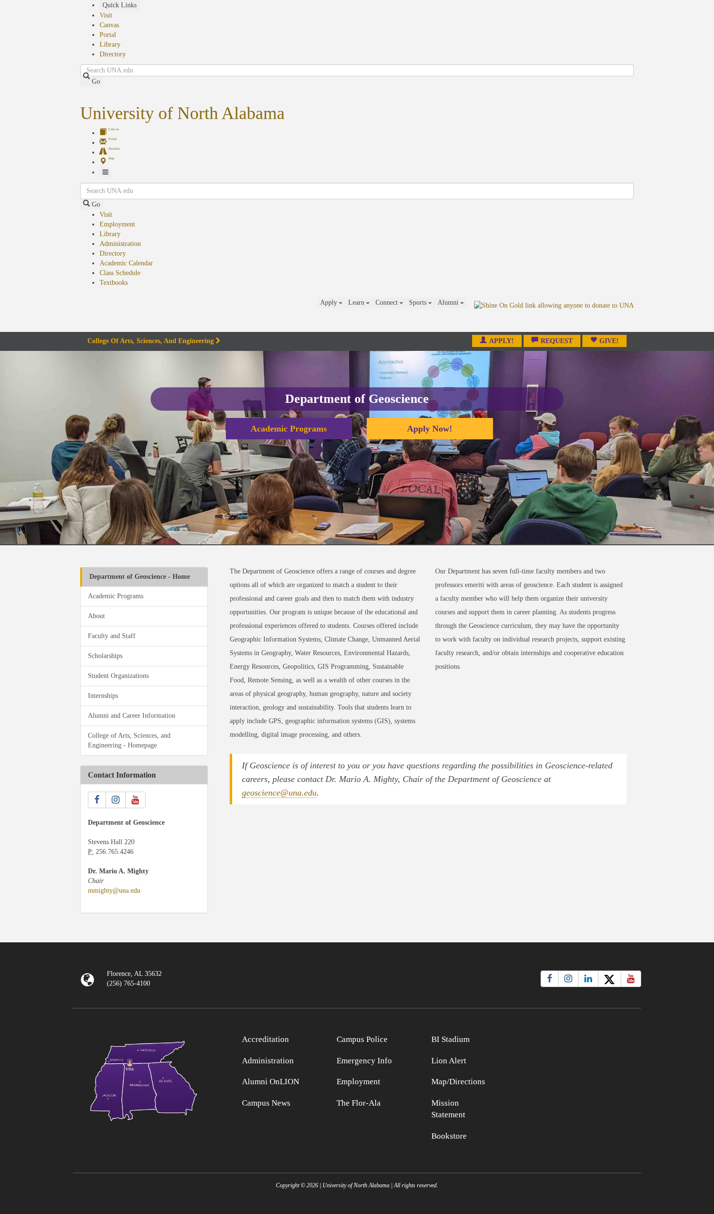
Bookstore (449, 1136)
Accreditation (265, 1039)
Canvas (109, 25)
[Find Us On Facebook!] (97, 800)
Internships (103, 695)
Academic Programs (289, 429)
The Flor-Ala (359, 1103)
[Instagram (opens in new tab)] (568, 979)
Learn (357, 302)
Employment (117, 224)
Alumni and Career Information (131, 715)
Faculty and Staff (112, 636)
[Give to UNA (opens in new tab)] (554, 314)
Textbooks (114, 282)
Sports (418, 302)
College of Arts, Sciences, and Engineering (150, 341)
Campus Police (362, 1039)
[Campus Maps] (144, 1079)
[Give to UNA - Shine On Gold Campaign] (570, 1038)
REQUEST (557, 341)
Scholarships (105, 655)
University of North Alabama (182, 113)
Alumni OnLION (270, 1081)
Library (110, 44)
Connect (387, 302)
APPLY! (501, 341)
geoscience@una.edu (279, 793)
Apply (329, 302)
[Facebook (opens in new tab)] (550, 979)
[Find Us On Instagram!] (115, 800)
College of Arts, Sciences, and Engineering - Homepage (129, 740)
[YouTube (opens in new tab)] (631, 979)
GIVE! (609, 341)
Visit (106, 15)
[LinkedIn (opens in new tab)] (588, 979)
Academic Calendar (126, 263)
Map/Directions (458, 1081)
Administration (120, 243)
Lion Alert (448, 1060)
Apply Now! (429, 429)
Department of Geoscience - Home (139, 576)
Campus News (266, 1103)
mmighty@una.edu (114, 890)
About (96, 616)
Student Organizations (118, 675)
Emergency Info (364, 1060)
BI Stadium (450, 1039)
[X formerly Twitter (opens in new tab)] (609, 979)
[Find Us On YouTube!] (135, 800)
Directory (113, 54)
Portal (108, 34)
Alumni (449, 302)
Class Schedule (120, 273)
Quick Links (119, 5)
